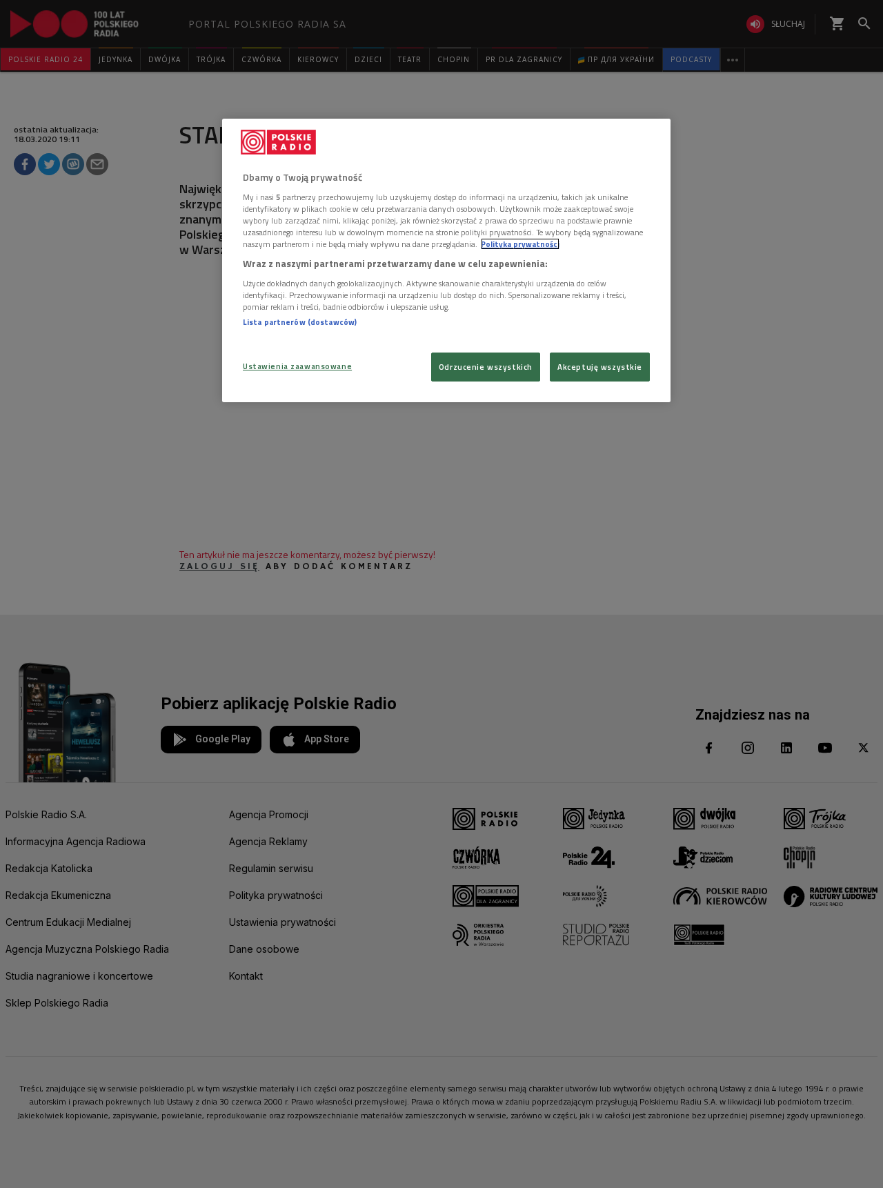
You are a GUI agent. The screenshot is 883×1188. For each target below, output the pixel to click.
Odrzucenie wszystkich (486, 367)
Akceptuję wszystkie (599, 367)
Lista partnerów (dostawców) (300, 322)
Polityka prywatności (520, 244)
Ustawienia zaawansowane (297, 366)
